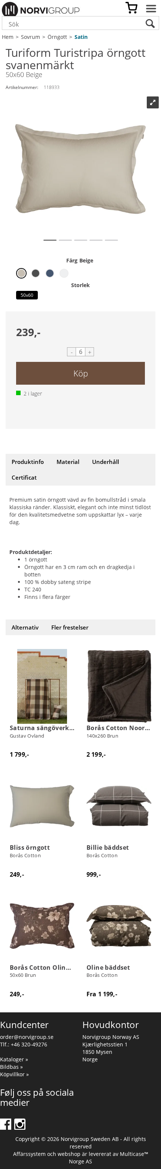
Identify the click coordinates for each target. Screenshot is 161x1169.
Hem (7, 36)
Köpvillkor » (14, 1074)
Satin (81, 36)
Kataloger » (14, 1059)
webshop (69, 1153)
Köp (80, 373)
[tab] (28, 462)
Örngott (57, 36)
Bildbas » (11, 1066)
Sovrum (30, 36)
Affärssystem (29, 1153)
